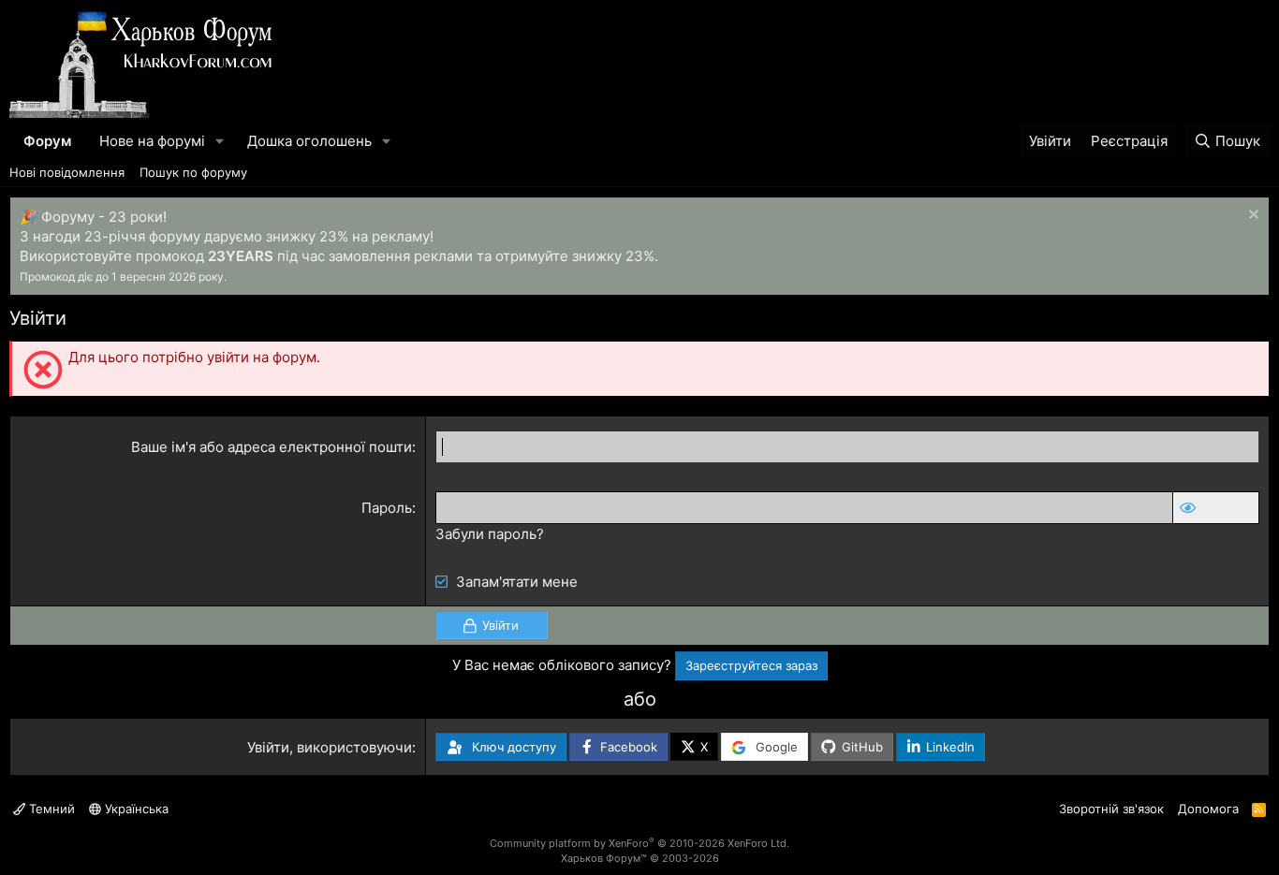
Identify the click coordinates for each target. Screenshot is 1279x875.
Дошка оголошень (309, 141)
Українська (135, 808)
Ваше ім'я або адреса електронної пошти (271, 447)
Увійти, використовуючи (329, 747)
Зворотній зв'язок (1111, 808)
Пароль (386, 508)
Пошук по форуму (193, 172)
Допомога (1208, 808)
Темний (50, 808)
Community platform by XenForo (639, 843)
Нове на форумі (152, 141)
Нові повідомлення (67, 172)
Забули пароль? (489, 534)
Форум (47, 141)
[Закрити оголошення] (1251, 216)
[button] (220, 141)
